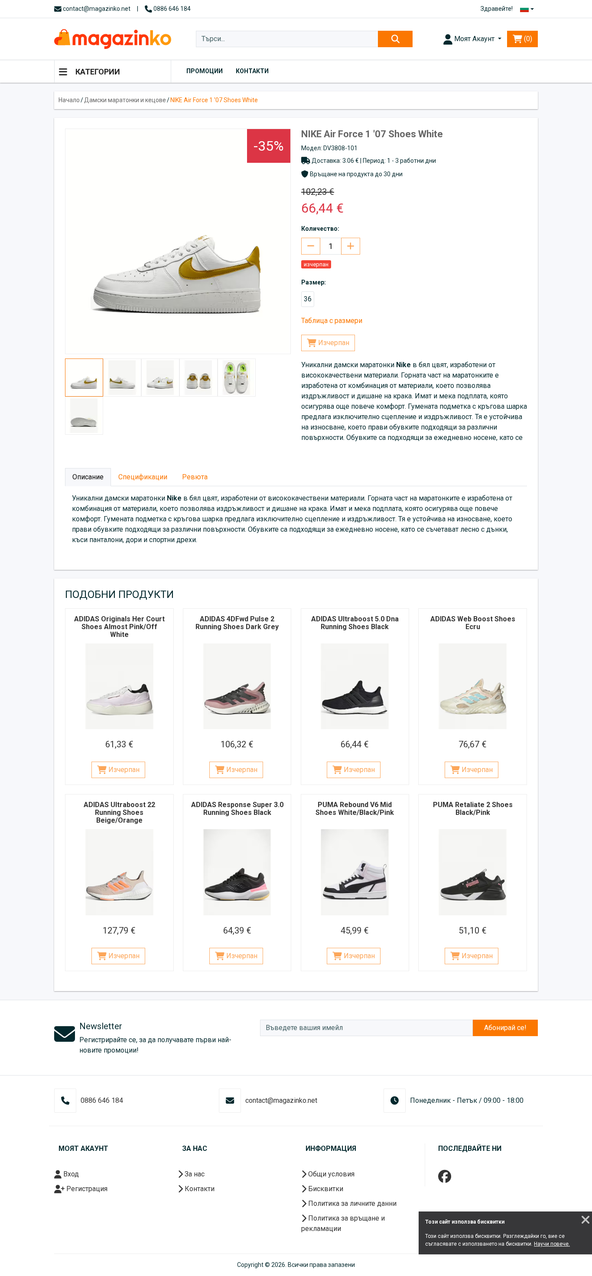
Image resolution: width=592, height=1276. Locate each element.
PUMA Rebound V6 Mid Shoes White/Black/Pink (355, 809)
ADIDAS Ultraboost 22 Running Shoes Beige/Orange (119, 812)
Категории (97, 71)
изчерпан (316, 264)
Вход (70, 1174)
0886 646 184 (171, 8)
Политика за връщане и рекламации (343, 1223)
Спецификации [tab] (142, 477)
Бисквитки (324, 1189)
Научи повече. (552, 1244)
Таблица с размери (331, 321)
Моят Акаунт (474, 39)
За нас (194, 1174)
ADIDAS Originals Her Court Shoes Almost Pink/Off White (119, 627)
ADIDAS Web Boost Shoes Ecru (472, 623)
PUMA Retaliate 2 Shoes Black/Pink (473, 809)
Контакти (252, 71)
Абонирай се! (505, 1028)
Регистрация (86, 1189)
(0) (527, 39)
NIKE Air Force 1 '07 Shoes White (214, 100)
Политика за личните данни (351, 1203)
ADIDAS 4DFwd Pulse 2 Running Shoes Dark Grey (237, 623)
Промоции (204, 71)
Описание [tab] (88, 477)
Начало (69, 100)
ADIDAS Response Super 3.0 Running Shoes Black (237, 809)
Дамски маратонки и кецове (125, 100)
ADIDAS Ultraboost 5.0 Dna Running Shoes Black (355, 623)
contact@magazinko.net (96, 8)
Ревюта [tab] (195, 477)
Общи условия (330, 1174)
